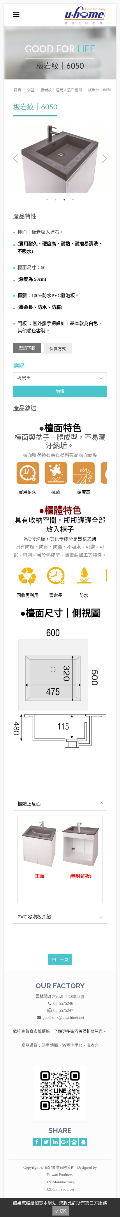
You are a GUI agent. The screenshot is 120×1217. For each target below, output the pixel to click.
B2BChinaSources (60, 1189)
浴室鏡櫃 (50, 1045)
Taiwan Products (60, 1174)
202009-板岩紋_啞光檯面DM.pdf (27, 348)
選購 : (20, 366)
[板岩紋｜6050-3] (60, 157)
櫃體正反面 (29, 803)
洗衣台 (93, 1045)
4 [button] (73, 200)
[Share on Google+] (65, 1141)
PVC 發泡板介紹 (34, 916)
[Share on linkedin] (55, 1141)
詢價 (60, 391)
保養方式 (58, 349)
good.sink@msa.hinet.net (63, 1017)
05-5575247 (63, 1010)
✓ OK (60, 1211)
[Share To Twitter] (46, 1141)
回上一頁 (60, 959)
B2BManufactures (59, 1182)
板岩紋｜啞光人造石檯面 (61, 90)
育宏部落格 (39, 1031)
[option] (60, 157)
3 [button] (64, 200)
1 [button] (47, 200)
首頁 (17, 90)
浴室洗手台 (72, 1045)
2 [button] (56, 200)
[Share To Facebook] (37, 1141)
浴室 (31, 90)
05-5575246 (63, 1003)
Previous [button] (20, 158)
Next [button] (99, 158)
